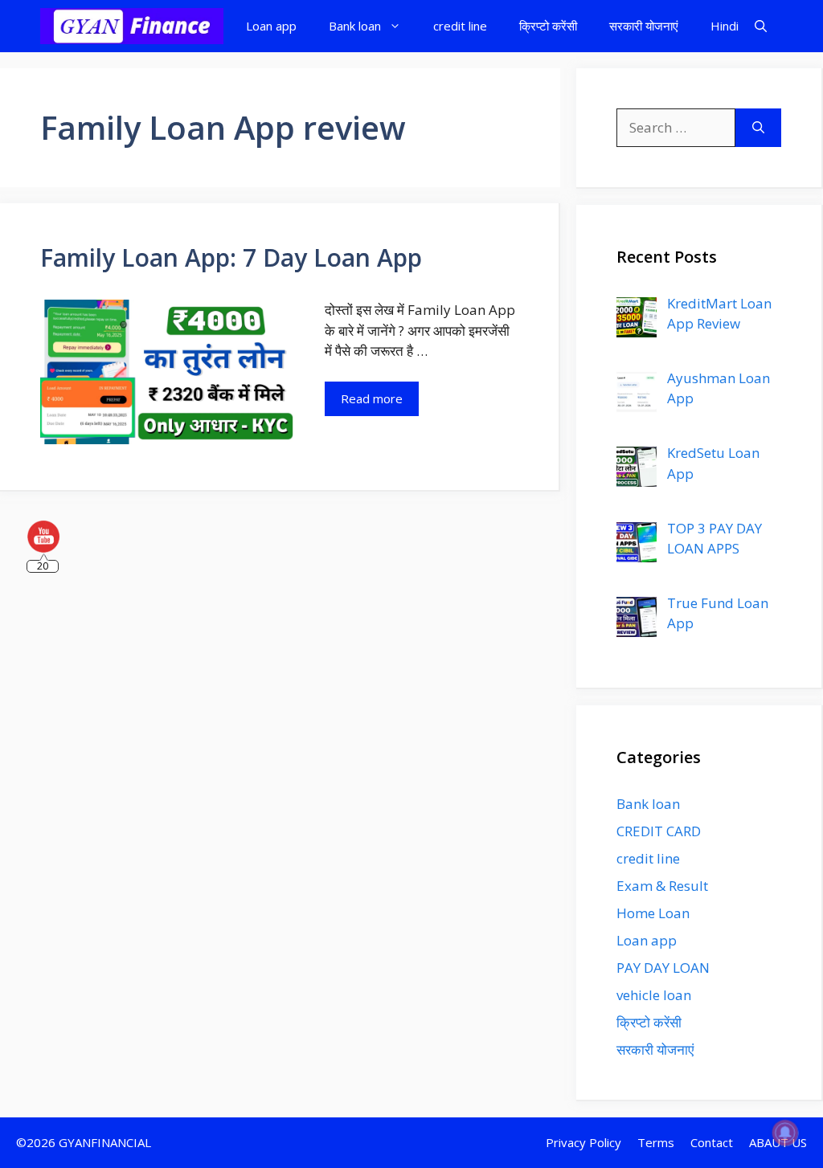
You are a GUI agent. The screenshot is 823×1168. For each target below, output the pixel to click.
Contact (711, 1142)
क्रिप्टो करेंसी (548, 26)
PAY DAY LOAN (663, 967)
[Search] (758, 127)
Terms (655, 1142)
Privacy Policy (583, 1142)
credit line (460, 26)
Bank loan (355, 26)
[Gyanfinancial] (131, 26)
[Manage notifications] (785, 1133)
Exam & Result (662, 885)
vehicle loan (653, 995)
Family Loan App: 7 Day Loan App (231, 257)
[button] (761, 26)
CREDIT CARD (658, 831)
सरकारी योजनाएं (643, 26)
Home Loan (653, 913)
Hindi (724, 26)
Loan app (271, 26)
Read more (372, 398)
